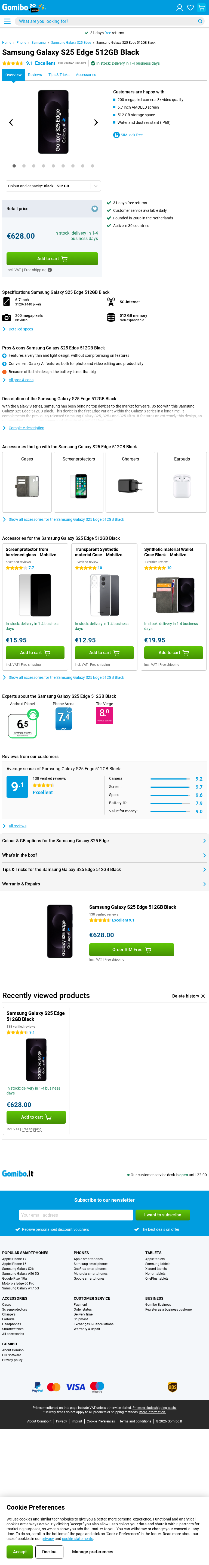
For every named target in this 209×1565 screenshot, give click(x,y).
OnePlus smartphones (90, 1269)
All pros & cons (21, 380)
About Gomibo (13, 1350)
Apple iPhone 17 (14, 1259)
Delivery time (83, 1314)
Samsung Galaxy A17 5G (20, 1288)
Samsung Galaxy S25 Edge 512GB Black (125, 43)
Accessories (14, 1298)
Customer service (92, 1298)
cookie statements (77, 1538)
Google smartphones (89, 1278)
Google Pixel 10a (14, 1278)
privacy (48, 1538)
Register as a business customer (169, 1309)
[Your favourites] (190, 7)
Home (6, 43)
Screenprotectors (14, 1309)
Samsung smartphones (91, 1264)
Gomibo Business (158, 1305)
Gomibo (9, 1344)
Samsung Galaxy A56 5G (20, 1274)
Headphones (11, 1324)
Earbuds (8, 1319)
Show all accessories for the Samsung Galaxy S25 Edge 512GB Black (66, 519)
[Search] (200, 21)
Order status (83, 1309)
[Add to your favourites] (94, 209)
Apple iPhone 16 (14, 1264)
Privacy (61, 1421)
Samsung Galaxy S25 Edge (71, 43)
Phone (21, 43)
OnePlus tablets (156, 1278)
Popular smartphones (25, 1253)
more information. (152, 1412)
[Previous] (11, 122)
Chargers (9, 1314)
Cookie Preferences (101, 1421)
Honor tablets (155, 1274)
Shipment (81, 1319)
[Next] (95, 122)
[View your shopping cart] (201, 7)
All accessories (13, 1334)
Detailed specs (21, 329)
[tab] (14, 166)
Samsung (39, 43)
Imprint (77, 1421)
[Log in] (179, 7)
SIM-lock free (132, 135)
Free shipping (31, 665)
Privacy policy (12, 1360)
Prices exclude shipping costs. (155, 1408)
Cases (6, 1305)
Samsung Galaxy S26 (18, 1269)
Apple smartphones (88, 1259)
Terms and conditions (135, 1421)
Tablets (153, 1253)
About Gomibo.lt (39, 1421)
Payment (80, 1305)
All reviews (17, 826)
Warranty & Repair (87, 1329)
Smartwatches (12, 1329)
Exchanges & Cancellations (93, 1324)
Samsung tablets (157, 1264)
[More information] (50, 270)
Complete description (26, 428)
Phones (81, 1253)
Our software (11, 1355)
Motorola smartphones (90, 1274)
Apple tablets (155, 1259)
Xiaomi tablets (156, 1269)
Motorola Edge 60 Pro (18, 1283)
